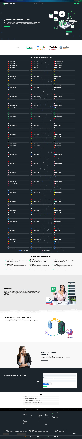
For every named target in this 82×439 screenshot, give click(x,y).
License (37, 3)
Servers (32, 3)
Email (34, 3)
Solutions (43, 3)
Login (75, 3)
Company (48, 3)
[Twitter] (75, 433)
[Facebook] (73, 433)
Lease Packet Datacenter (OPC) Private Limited (42, 438)
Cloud (45, 3)
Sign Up (78, 3)
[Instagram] (74, 433)
